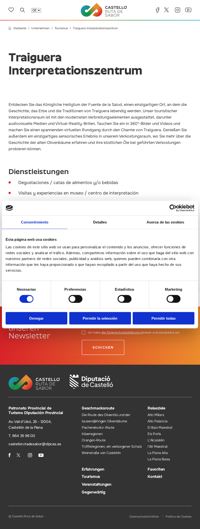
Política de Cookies (178, 517)
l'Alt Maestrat (158, 446)
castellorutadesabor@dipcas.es (35, 444)
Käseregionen (92, 434)
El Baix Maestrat (160, 427)
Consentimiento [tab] (34, 222)
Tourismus (61, 28)
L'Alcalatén (156, 440)
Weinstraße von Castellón (101, 453)
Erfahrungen (93, 469)
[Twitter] (167, 10)
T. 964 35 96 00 (22, 435)
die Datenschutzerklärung (120, 332)
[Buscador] (22, 10)
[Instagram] (177, 10)
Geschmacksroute (98, 408)
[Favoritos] (11, 10)
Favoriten (156, 469)
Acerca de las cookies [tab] (165, 222)
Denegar (36, 318)
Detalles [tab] (100, 222)
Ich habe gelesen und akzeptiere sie (133, 332)
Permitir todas (163, 318)
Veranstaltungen (96, 484)
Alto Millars (156, 415)
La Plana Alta (158, 453)
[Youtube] (188, 10)
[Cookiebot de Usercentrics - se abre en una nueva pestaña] (173, 208)
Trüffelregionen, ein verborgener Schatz (112, 446)
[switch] (75, 299)
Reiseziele (156, 408)
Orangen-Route (93, 440)
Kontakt (155, 476)
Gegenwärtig (93, 492)
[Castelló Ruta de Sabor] (104, 10)
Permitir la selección (100, 318)
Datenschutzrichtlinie (144, 517)
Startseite (19, 28)
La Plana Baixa (159, 459)
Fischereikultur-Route (98, 427)
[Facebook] (157, 10)
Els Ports (154, 434)
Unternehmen (40, 28)
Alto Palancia (157, 421)
